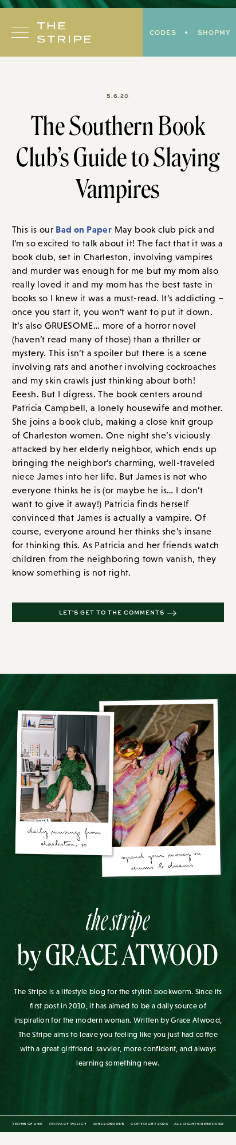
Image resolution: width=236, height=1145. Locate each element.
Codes (163, 32)
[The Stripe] (64, 32)
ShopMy (214, 32)
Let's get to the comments (111, 612)
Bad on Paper (84, 229)
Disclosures (108, 1124)
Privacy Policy (67, 1124)
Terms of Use (27, 1124)
